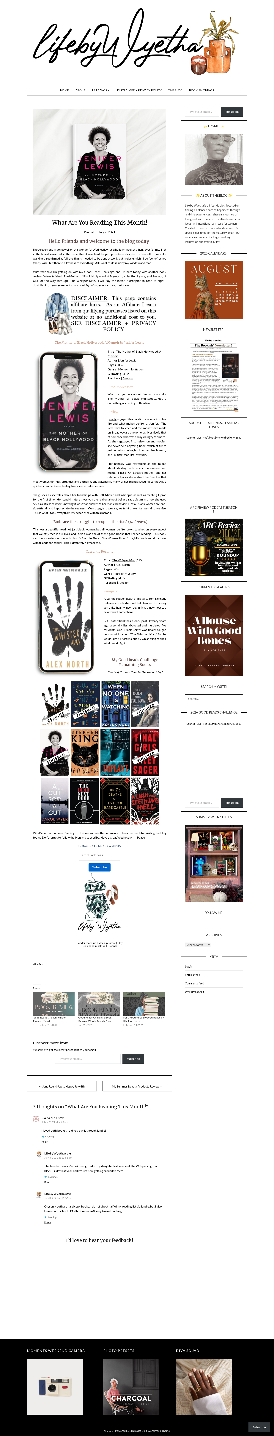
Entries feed (192, 974)
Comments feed (194, 983)
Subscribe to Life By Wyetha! (100, 845)
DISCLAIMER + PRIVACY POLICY (139, 90)
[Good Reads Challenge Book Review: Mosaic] (53, 1004)
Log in (189, 966)
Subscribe (133, 1058)
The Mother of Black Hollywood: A (87, 276)
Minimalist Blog (138, 1430)
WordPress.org (194, 991)
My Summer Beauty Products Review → (137, 1086)
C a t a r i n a (50, 1118)
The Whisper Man (82, 281)
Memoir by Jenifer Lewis (127, 276)
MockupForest (106, 942)
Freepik (112, 945)
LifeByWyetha (54, 1153)
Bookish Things (201, 90)
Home (64, 90)
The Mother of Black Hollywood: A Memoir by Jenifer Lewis (99, 342)
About (80, 90)
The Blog (175, 90)
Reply (44, 1141)
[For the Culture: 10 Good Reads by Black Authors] (144, 1004)
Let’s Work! (101, 90)
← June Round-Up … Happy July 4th (62, 1086)
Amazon (127, 378)
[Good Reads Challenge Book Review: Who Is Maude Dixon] (99, 1004)
